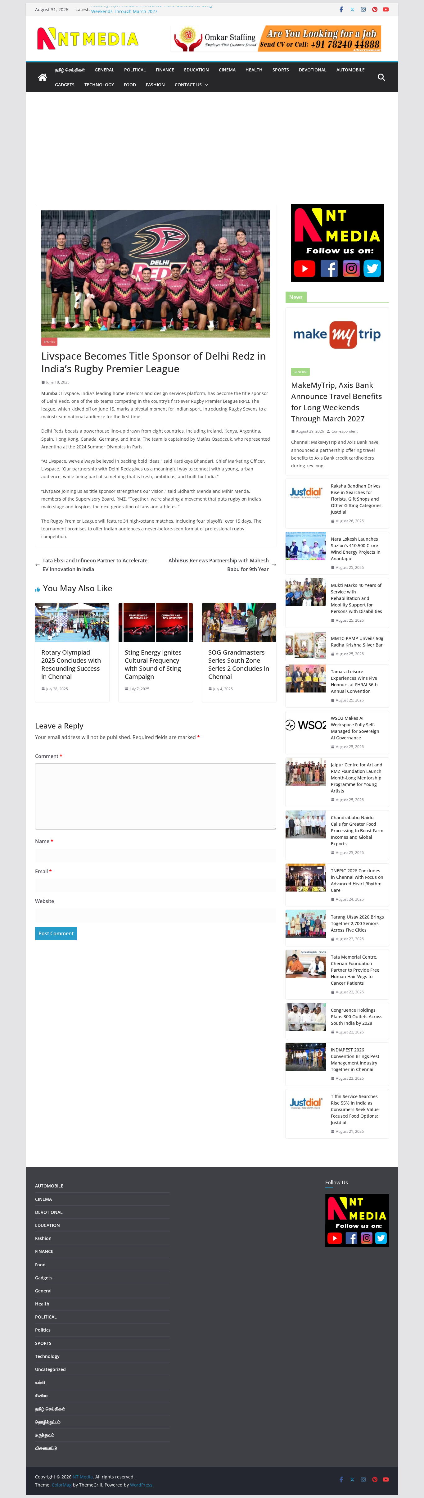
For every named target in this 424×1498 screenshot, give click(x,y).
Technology (99, 85)
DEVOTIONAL (313, 70)
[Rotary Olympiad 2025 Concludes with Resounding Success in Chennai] (72, 607)
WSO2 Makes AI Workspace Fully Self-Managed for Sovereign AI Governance (355, 728)
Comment (48, 756)
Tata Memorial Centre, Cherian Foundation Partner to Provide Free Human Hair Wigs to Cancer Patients (355, 970)
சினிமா (41, 1395)
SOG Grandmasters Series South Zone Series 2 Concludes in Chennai (238, 664)
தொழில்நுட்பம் (48, 1422)
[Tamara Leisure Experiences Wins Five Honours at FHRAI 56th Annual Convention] (306, 686)
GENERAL (104, 70)
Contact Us (188, 85)
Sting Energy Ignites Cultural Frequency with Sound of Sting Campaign (153, 664)
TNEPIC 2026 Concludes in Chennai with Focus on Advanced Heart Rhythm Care (357, 880)
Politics (43, 1330)
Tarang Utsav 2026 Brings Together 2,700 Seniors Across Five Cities (357, 923)
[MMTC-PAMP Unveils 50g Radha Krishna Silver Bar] (306, 646)
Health (254, 70)
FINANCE (165, 70)
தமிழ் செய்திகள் (70, 70)
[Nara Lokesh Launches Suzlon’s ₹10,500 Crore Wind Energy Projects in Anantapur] (306, 553)
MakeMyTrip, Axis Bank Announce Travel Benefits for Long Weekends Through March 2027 (151, 13)
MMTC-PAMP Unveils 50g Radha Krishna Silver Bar (357, 641)
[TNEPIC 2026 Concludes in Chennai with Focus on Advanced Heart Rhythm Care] (306, 885)
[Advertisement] (212, 157)
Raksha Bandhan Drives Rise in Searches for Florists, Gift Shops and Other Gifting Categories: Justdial (357, 499)
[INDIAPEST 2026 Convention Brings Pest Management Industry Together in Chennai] (306, 1064)
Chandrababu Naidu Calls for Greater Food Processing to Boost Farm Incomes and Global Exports (357, 831)
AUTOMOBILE (350, 70)
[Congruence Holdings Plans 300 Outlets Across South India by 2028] (306, 1021)
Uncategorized (50, 1369)
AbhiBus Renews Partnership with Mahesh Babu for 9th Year (219, 565)
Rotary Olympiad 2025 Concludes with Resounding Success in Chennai (71, 664)
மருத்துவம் (44, 1435)
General (300, 372)
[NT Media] (42, 77)
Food (130, 85)
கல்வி (40, 1382)
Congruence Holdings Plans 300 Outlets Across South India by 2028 (356, 1016)
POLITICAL (135, 70)
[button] (205, 84)
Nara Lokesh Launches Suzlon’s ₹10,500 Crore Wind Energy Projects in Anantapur (356, 548)
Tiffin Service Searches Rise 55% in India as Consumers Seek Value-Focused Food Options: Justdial (355, 1109)
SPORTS (281, 70)
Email (43, 871)
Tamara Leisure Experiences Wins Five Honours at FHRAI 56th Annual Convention (354, 681)
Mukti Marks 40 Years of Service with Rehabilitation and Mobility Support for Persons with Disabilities (356, 598)
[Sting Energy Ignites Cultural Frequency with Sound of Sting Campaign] (156, 607)
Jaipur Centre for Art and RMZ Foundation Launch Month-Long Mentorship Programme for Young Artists (356, 778)
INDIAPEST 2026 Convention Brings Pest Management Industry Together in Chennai (355, 1059)
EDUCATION (196, 70)
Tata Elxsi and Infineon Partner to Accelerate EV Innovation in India (95, 565)
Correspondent (345, 431)
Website (44, 901)
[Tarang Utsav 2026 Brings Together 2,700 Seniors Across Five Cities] (306, 928)
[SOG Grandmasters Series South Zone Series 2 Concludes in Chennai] (239, 607)
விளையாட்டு (46, 1448)
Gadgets (64, 85)
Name (44, 841)
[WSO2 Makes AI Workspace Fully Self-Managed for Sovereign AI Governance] (306, 732)
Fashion (155, 85)
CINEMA (227, 70)
